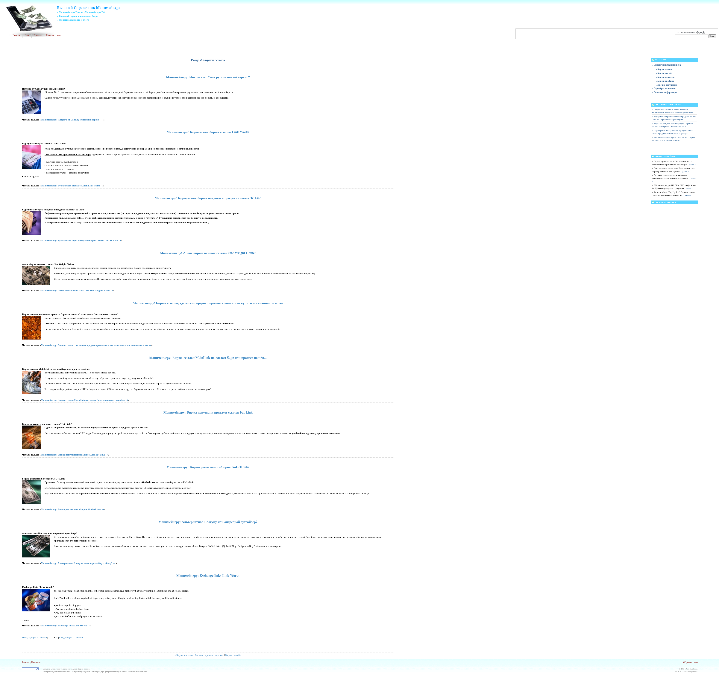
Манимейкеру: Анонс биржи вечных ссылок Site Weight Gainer (208, 252)
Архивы (38, 35)
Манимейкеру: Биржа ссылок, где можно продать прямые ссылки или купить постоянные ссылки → (96, 345)
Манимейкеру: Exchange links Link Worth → (65, 625)
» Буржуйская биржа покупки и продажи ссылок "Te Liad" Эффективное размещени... (674, 118)
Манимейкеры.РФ (690, 671)
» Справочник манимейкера (666, 64)
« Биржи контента (184, 655)
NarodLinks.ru (691, 668)
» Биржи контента (665, 77)
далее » (692, 164)
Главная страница (204, 655)
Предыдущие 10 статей (34, 637)
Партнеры (35, 662)
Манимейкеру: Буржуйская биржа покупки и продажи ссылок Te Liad (208, 197)
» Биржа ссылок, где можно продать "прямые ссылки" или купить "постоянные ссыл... (672, 125)
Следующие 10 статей (71, 637)
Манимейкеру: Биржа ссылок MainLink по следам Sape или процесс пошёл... (208, 357)
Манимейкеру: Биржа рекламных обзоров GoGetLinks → (72, 509)
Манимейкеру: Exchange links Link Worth (207, 575)
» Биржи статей (664, 73)
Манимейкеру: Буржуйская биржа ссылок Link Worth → (72, 185)
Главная (16, 35)
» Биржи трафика (665, 80)
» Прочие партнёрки (666, 84)
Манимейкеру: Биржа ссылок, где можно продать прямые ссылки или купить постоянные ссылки (208, 302)
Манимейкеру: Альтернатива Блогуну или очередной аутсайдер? (207, 521)
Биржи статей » (233, 655)
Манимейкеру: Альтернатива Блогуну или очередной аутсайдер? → (78, 563)
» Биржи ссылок (664, 69)
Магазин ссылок (54, 35)
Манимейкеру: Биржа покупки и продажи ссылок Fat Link (208, 412)
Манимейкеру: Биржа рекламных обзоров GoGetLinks (207, 467)
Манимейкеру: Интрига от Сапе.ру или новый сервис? (208, 77)
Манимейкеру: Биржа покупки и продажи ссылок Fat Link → (74, 454)
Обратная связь (690, 662)
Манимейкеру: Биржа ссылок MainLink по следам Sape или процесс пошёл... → (84, 400)
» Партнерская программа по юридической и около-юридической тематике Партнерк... (672, 132)
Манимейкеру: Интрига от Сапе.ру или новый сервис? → (72, 119)
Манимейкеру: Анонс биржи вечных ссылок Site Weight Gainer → (77, 290)
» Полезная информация (664, 92)
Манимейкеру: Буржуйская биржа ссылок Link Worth (208, 131)
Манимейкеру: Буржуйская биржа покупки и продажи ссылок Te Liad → (81, 240)
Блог (27, 35)
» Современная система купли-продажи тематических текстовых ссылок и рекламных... (673, 111)
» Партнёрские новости (664, 88)
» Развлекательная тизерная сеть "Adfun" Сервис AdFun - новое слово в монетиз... (673, 139)
